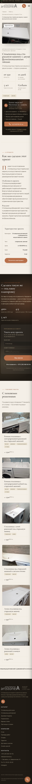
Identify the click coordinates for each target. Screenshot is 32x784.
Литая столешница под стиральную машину (13, 610)
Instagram (4, 765)
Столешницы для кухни (8, 710)
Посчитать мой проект (16, 260)
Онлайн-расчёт (5, 746)
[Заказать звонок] (27, 779)
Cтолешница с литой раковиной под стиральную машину (14, 528)
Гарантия (3, 740)
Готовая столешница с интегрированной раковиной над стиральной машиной (15, 438)
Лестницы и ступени (7, 724)
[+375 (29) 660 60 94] (24, 6)
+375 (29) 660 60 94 (17, 124)
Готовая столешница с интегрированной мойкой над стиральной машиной (15, 483)
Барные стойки (5, 721)
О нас (2, 732)
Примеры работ (5, 735)
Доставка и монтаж (7, 743)
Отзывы (3, 737)
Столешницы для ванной (8, 713)
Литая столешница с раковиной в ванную (12, 650)
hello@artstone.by (6, 756)
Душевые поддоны (6, 716)
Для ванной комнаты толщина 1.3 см (12, 14)
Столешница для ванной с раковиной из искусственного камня (19, 235)
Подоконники (5, 719)
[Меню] (29, 6)
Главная (4, 12)
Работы (11, 12)
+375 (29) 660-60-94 (7, 754)
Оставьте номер (21, 129)
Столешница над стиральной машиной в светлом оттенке (15, 570)
